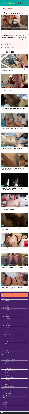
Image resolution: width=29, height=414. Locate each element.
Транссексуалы (8, 391)
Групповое (7, 325)
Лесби (6, 373)
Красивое (7, 321)
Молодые (7, 312)
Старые (7, 332)
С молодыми (8, 368)
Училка (7, 352)
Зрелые (7, 303)
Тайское (4, 388)
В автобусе (7, 348)
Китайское (4, 400)
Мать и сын (8, 334)
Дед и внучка (8, 341)
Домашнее (7, 318)
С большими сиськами (10, 361)
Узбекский (7, 44)
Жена (6, 343)
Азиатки (4, 354)
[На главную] (9, 3)
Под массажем (8, 393)
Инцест (7, 305)
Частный (7, 379)
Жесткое (7, 327)
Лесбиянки (7, 323)
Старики (7, 384)
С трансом (7, 382)
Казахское (4, 404)
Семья (6, 350)
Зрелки (7, 366)
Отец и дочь (8, 336)
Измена (7, 300)
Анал (6, 314)
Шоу (6, 345)
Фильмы (7, 307)
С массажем (8, 375)
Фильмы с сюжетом (10, 370)
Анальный (7, 363)
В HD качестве (5, 406)
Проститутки (8, 395)
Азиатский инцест (9, 386)
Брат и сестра (8, 339)
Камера (7, 330)
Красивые (7, 357)
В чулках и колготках (10, 359)
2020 (3, 409)
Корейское (5, 402)
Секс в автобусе (9, 377)
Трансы (7, 316)
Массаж (7, 309)
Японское (4, 298)
